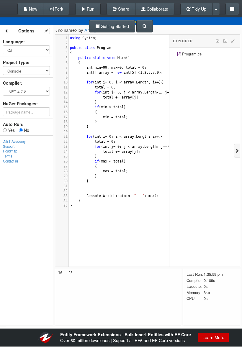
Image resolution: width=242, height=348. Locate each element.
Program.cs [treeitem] (192, 54)
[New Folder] (225, 41)
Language (13, 42)
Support (8, 146)
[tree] (204, 54)
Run (90, 9)
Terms (7, 156)
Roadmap (10, 151)
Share (123, 9)
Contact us (11, 161)
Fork (58, 9)
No (26, 130)
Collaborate (156, 9)
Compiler (12, 83)
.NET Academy (14, 141)
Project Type (15, 62)
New (32, 9)
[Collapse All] (232, 41)
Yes (11, 130)
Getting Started (114, 26)
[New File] (217, 41)
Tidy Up (198, 9)
